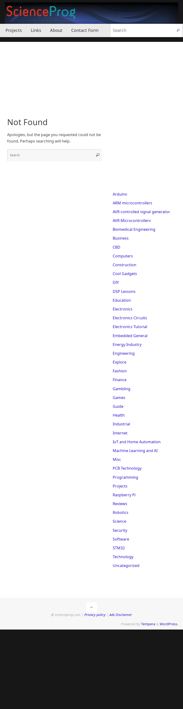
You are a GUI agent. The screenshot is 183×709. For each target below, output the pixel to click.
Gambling (121, 388)
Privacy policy (95, 614)
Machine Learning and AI (135, 450)
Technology (123, 556)
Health (119, 415)
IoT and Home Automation (137, 441)
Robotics (120, 512)
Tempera (148, 624)
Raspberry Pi (124, 494)
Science (119, 521)
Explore (119, 362)
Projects (120, 486)
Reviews (120, 503)
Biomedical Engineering (134, 229)
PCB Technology (127, 468)
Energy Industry (127, 344)
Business (121, 238)
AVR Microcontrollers (132, 220)
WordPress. (169, 624)
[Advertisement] (91, 75)
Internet (120, 433)
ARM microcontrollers (132, 203)
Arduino (120, 194)
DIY (116, 282)
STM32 (119, 548)
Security (120, 530)
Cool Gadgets (125, 273)
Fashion (120, 371)
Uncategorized (126, 565)
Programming (125, 477)
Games (119, 397)
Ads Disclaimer (120, 614)
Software (121, 539)
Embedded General (130, 335)
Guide (118, 406)
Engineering (124, 353)
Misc (117, 459)
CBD (116, 247)
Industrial (121, 424)
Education (122, 300)
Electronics (122, 309)
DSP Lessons (124, 291)
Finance (120, 379)
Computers (123, 256)
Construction (124, 264)
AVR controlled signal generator (141, 211)
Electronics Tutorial (130, 326)
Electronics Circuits (130, 317)
